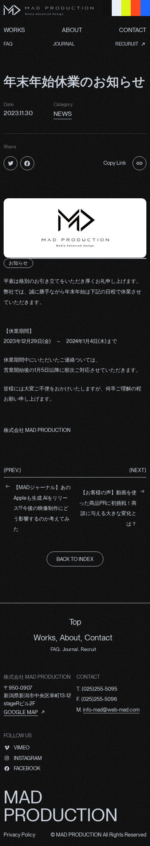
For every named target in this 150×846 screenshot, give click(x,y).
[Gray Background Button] (116, 8)
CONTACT (132, 30)
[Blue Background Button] (145, 8)
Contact (98, 637)
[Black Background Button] (106, 8)
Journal (70, 649)
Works (44, 637)
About (70, 637)
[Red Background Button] (135, 8)
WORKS (14, 30)
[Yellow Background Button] (126, 8)
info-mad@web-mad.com (111, 709)
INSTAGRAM (28, 758)
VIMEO (21, 747)
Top (75, 622)
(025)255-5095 (99, 689)
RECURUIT (126, 44)
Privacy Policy (19, 834)
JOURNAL (64, 44)
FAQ (8, 44)
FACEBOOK (27, 768)
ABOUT (72, 30)
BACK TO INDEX (75, 559)
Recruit (88, 649)
